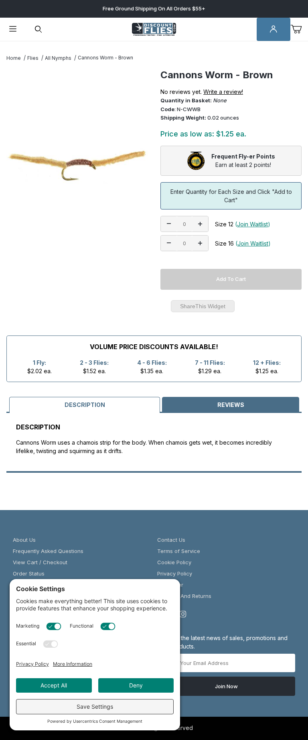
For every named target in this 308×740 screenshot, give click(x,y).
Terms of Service (178, 551)
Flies (32, 58)
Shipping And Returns (184, 596)
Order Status (29, 573)
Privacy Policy (174, 573)
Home (13, 58)
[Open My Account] (273, 29)
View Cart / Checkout (40, 562)
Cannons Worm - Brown (105, 58)
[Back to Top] (283, 689)
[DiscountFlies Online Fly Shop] (154, 28)
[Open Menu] (13, 29)
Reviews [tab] (230, 404)
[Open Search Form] (38, 29)
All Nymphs (58, 58)
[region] (77, 282)
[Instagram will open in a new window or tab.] (183, 614)
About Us (24, 540)
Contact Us (171, 540)
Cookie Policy (174, 562)
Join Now (226, 686)
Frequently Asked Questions (48, 551)
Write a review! (223, 91)
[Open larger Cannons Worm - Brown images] (77, 165)
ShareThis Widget (202, 306)
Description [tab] (85, 404)
